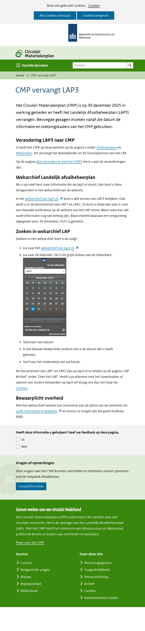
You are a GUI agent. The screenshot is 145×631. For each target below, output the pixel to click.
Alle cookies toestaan (55, 15)
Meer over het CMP (30, 543)
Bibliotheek (29, 591)
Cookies (94, 6)
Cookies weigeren (96, 15)
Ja (22, 439)
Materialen (24, 153)
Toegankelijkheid (97, 570)
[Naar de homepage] (37, 58)
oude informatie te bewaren (39, 411)
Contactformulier (31, 486)
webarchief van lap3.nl (44, 199)
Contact (21, 388)
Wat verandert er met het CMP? (59, 162)
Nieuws (26, 577)
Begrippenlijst (31, 584)
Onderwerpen (106, 147)
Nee (24, 446)
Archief (89, 584)
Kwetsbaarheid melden (101, 598)
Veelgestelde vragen (35, 570)
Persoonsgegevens (98, 563)
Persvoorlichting (96, 577)
